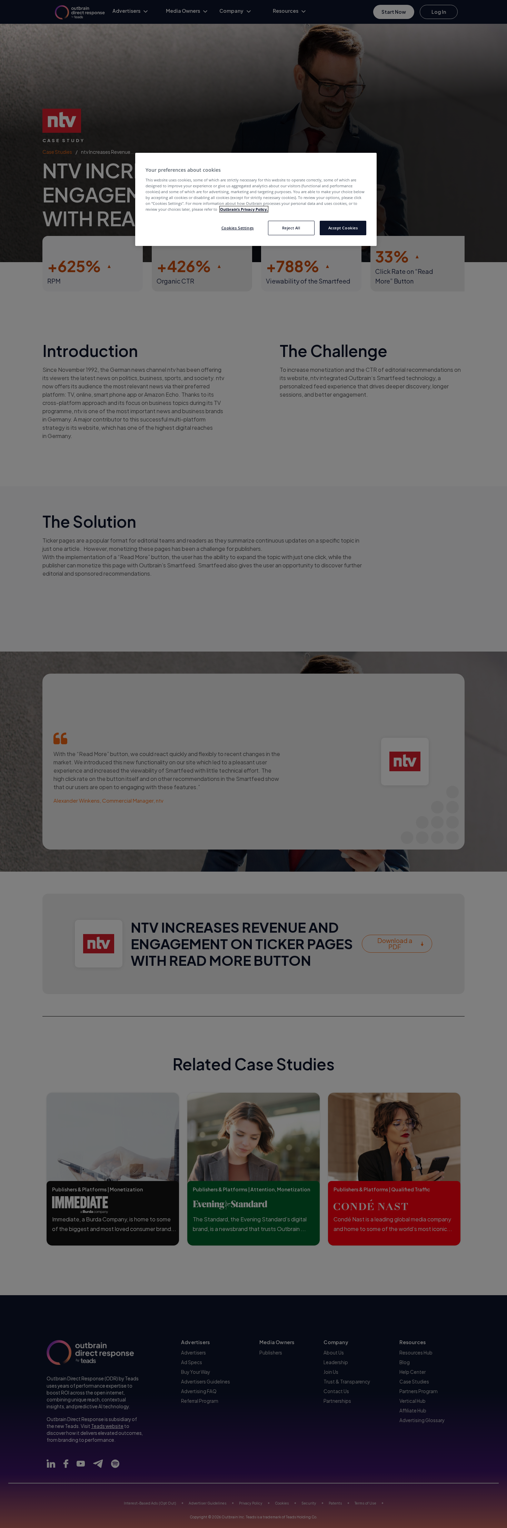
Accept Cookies (343, 227)
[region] (256, 199)
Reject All (291, 227)
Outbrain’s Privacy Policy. (244, 209)
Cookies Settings (237, 227)
